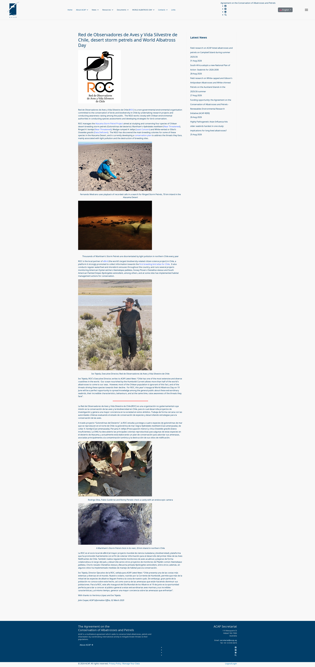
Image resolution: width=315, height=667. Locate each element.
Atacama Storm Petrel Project (109, 123)
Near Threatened (172, 126)
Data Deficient (101, 132)
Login (234, 663)
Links (173, 10)
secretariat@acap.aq (228, 640)
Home (70, 10)
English (286, 9)
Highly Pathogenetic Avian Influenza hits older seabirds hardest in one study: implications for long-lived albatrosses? (209, 126)
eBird (105, 261)
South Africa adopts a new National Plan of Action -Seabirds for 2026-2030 (210, 67)
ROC (131, 109)
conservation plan (143, 135)
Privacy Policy (115, 663)
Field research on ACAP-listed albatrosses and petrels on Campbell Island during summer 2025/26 (211, 52)
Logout (228, 663)
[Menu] (306, 10)
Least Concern (143, 129)
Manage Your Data (131, 663)
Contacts (161, 10)
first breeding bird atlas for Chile (154, 264)
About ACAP (81, 10)
